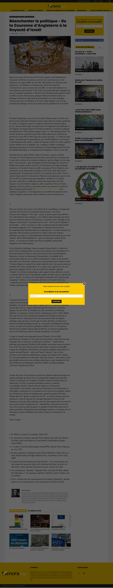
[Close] (84, 283)
